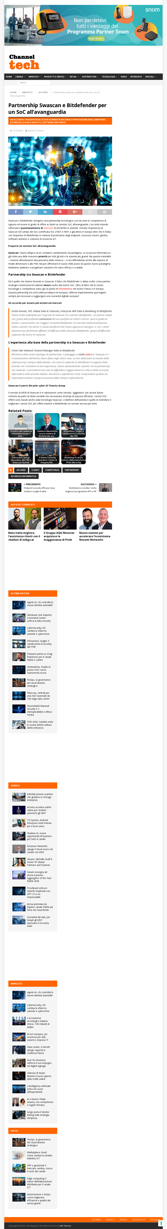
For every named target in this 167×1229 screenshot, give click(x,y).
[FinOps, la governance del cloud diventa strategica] (18, 682)
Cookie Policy (138, 1219)
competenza (52, 470)
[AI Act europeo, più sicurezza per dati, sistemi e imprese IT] (18, 1037)
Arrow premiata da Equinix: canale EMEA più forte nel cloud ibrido (40, 906)
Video (124, 76)
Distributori (89, 76)
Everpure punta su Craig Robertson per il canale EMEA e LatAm (39, 656)
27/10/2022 (18, 130)
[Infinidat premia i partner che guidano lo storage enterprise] (18, 797)
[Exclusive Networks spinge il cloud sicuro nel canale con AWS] (18, 849)
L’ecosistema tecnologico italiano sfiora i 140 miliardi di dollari (38, 1022)
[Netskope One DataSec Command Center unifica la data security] (18, 618)
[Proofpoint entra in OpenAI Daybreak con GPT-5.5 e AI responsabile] (18, 891)
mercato (48, 227)
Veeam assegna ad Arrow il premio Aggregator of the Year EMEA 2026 (39, 876)
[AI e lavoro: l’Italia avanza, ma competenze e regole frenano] (18, 1102)
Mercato (33, 76)
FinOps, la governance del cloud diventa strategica (39, 682)
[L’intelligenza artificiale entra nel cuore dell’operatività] (18, 1089)
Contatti (110, 1219)
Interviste (136, 76)
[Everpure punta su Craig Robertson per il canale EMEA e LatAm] (18, 656)
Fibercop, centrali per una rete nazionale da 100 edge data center (38, 695)
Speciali (149, 76)
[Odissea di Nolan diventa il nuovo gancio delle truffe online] (18, 1076)
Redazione (155, 1219)
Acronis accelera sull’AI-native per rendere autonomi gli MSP (39, 810)
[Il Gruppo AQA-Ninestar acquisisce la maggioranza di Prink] (60, 519)
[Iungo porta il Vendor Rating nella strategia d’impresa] (18, 1115)
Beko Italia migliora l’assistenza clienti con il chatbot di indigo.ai (24, 536)
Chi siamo (96, 1219)
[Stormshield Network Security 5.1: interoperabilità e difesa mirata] (18, 709)
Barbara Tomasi (36, 130)
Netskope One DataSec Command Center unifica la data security (39, 617)
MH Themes (65, 1225)
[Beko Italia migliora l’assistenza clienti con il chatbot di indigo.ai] (24, 519)
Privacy (123, 1219)
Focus (14, 1130)
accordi (21, 470)
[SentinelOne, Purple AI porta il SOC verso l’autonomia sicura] (18, 669)
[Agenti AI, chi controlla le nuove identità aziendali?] (18, 605)
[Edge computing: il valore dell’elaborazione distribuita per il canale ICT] (18, 1181)
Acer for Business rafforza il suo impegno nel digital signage (39, 1062)
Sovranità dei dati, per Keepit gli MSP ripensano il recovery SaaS (38, 922)
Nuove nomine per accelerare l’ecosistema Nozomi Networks (94, 536)
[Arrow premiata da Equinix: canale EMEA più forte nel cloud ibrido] (18, 907)
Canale (19, 76)
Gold (88, 354)
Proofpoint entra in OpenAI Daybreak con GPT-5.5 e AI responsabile (38, 892)
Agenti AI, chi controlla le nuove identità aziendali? (40, 604)
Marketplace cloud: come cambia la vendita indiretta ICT (39, 1155)
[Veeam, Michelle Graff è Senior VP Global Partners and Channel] (18, 862)
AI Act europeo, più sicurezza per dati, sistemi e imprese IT (37, 1036)
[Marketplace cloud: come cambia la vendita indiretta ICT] (18, 1155)
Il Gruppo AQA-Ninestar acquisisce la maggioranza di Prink (59, 536)
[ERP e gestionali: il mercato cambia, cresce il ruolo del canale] (18, 1168)
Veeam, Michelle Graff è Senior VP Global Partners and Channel (39, 862)
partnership (72, 470)
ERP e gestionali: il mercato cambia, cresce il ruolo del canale (40, 1168)
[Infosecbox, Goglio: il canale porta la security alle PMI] (18, 643)
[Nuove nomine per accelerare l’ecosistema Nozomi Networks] (95, 519)
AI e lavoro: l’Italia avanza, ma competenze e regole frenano (40, 1102)
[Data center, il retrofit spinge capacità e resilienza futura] (18, 1050)
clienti (35, 470)
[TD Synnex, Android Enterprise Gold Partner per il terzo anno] (18, 823)
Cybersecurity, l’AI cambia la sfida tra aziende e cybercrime (38, 630)
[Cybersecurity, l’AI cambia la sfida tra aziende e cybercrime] (18, 630)
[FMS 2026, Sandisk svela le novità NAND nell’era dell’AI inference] (18, 724)
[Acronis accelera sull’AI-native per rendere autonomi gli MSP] (18, 810)
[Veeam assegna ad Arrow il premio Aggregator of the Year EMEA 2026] (18, 875)
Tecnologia (108, 76)
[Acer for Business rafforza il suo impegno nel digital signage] (18, 1063)
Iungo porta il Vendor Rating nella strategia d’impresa (38, 1114)
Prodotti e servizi (54, 76)
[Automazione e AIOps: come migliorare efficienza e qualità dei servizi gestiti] (18, 1197)
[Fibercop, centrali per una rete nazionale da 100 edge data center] (18, 695)
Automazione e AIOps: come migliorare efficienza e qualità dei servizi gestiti (39, 1199)
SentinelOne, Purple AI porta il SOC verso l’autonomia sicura (39, 669)
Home (9, 76)
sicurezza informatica (23, 476)
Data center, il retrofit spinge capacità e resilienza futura (38, 1049)
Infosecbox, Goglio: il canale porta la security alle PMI (39, 643)
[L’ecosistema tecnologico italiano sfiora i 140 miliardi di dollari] (18, 1021)
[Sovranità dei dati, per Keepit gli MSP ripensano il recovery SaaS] (18, 920)
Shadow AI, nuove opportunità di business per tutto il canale (39, 836)
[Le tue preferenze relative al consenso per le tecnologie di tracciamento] (161, 1223)
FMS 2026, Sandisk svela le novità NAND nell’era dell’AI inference (40, 724)
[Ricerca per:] (34, 82)
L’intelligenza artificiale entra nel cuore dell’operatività (39, 1088)
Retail (73, 76)
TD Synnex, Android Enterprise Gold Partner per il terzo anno (39, 823)
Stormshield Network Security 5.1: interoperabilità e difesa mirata (39, 710)
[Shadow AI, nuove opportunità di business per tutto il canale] (18, 836)
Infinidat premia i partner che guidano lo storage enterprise (40, 797)
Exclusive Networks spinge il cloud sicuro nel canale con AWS (40, 848)
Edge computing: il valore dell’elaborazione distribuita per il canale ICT (39, 1183)
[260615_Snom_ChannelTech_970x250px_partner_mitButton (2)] (83, 43)
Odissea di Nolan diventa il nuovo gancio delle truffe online (39, 1075)
